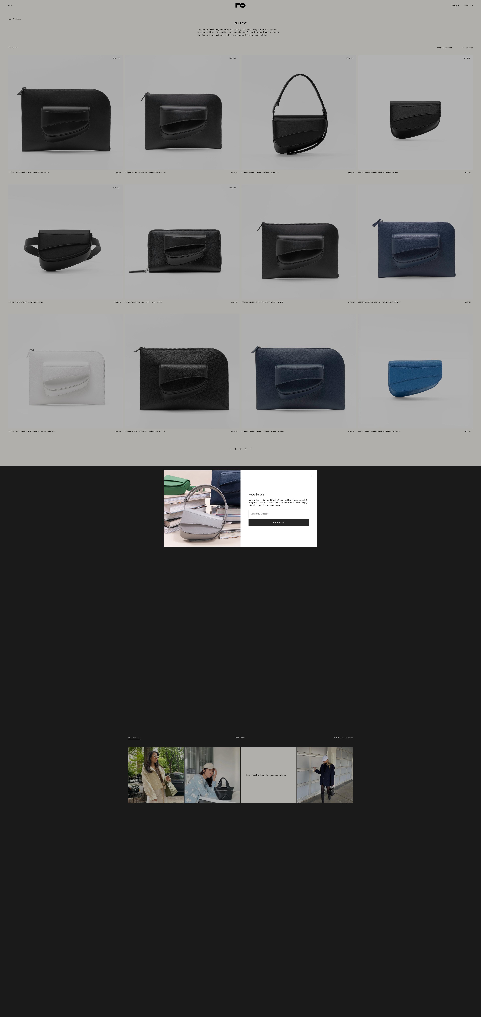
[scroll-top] (475, 1011)
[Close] (312, 475)
